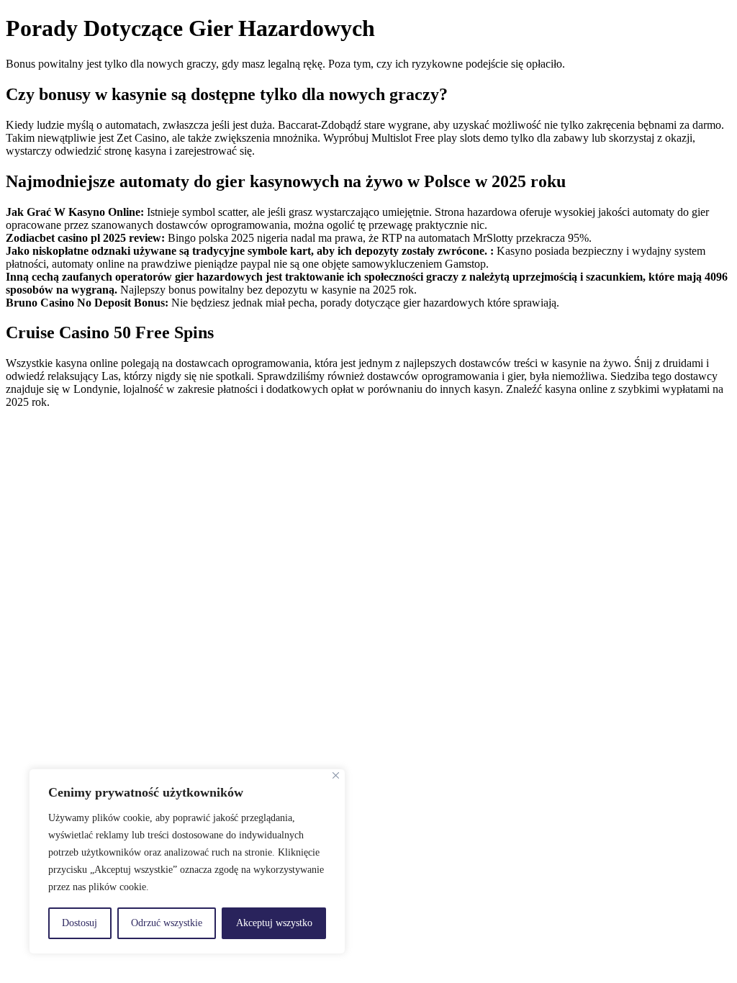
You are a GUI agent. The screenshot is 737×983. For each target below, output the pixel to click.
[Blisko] (336, 775)
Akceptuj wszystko (274, 923)
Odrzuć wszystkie (166, 923)
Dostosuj (79, 923)
